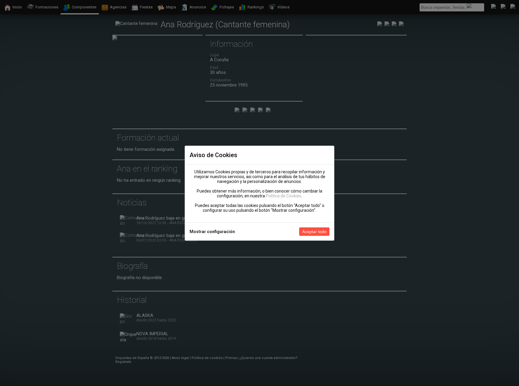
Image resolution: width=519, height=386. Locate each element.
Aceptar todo (314, 231)
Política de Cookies (283, 195)
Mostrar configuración (212, 231)
